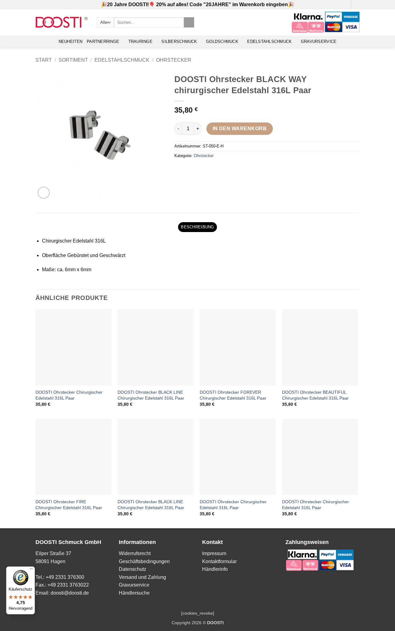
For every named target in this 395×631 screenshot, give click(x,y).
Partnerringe (103, 41)
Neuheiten (70, 41)
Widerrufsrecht (135, 553)
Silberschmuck (179, 41)
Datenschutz (132, 569)
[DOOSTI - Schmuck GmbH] (61, 22)
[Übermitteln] (189, 22)
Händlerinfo (215, 569)
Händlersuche (134, 593)
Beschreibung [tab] (197, 227)
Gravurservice (318, 41)
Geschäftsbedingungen (144, 561)
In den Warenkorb (240, 128)
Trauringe (140, 41)
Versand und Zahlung (142, 577)
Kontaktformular (219, 561)
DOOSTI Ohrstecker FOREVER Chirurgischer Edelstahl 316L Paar (233, 395)
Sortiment (73, 60)
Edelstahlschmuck (269, 41)
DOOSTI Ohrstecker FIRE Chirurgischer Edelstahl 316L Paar (68, 504)
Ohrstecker (173, 60)
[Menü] (31, 570)
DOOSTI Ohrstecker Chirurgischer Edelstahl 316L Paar (68, 395)
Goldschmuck (222, 41)
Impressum (214, 553)
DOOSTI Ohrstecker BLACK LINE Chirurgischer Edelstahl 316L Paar (151, 395)
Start (43, 60)
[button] (345, 4)
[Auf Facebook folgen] (356, 4)
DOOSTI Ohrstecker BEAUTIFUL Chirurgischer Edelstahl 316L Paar (315, 395)
